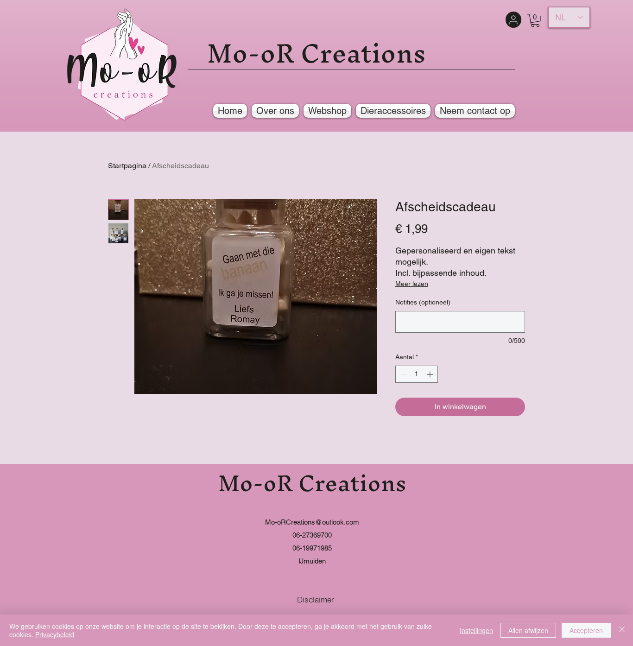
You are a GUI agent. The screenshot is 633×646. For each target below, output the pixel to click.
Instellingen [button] (476, 630)
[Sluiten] (621, 630)
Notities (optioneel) (422, 302)
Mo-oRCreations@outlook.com (312, 522)
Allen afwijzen (528, 630)
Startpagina (127, 165)
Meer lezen (411, 283)
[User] (513, 20)
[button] (535, 20)
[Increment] (431, 374)
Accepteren (586, 630)
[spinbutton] (416, 374)
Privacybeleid (54, 634)
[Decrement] (402, 374)
